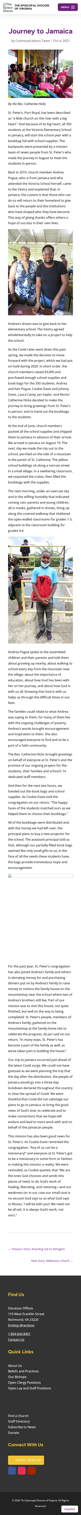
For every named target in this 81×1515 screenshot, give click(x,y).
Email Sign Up (28, 1460)
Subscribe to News (22, 1427)
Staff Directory (19, 1421)
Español (69, 1509)
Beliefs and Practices (23, 1371)
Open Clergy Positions (24, 1382)
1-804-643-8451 (19, 1334)
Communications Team (33, 41)
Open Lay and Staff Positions (29, 1388)
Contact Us (16, 1339)
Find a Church (18, 1416)
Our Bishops (17, 1377)
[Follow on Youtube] (32, 1471)
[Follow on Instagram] (22, 1471)
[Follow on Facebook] (12, 1471)
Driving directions (21, 1325)
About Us (15, 1366)
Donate (13, 1433)
